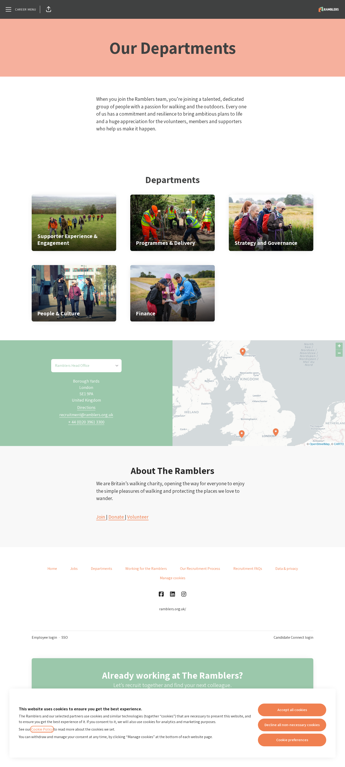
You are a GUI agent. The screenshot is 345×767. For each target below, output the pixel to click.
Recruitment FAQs (247, 568)
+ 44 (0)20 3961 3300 (86, 422)
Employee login (44, 637)
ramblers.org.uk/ (172, 609)
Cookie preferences (292, 739)
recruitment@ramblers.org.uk (86, 414)
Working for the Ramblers (146, 568)
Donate (116, 517)
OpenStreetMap (320, 444)
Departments (101, 568)
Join (101, 517)
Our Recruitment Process (200, 568)
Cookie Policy (42, 729)
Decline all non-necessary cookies (292, 724)
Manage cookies (172, 577)
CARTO (339, 444)
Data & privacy (286, 568)
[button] (48, 9)
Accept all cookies (292, 709)
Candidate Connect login (293, 637)
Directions (86, 407)
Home (52, 568)
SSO (64, 637)
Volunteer (138, 517)
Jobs (74, 568)
